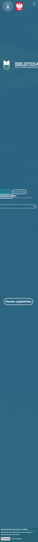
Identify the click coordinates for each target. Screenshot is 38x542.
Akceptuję (5, 539)
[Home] (8, 6)
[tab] (19, 192)
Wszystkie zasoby (19, 192)
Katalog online (5, 192)
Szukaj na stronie (6, 196)
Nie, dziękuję (17, 539)
